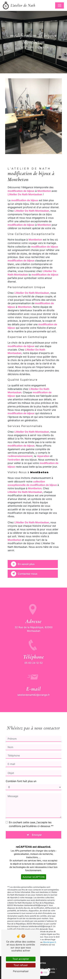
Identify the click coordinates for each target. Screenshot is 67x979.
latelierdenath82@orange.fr (33, 694)
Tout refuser (21, 965)
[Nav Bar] (59, 5)
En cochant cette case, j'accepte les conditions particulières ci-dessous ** (31, 824)
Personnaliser (21, 971)
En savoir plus (26, 564)
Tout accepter (20, 958)
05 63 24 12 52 (33, 662)
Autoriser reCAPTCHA (34, 877)
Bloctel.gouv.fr (49, 942)
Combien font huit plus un (21, 781)
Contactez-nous (27, 573)
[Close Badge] (48, 969)
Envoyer (37, 834)
